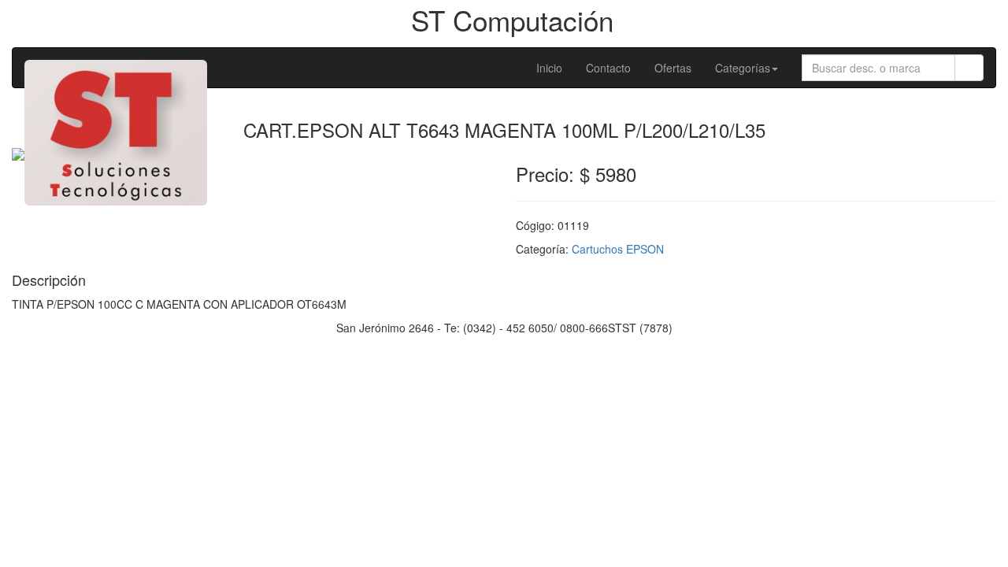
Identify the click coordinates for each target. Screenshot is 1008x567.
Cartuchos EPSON (618, 249)
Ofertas (672, 68)
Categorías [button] (742, 68)
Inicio (549, 68)
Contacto (608, 68)
